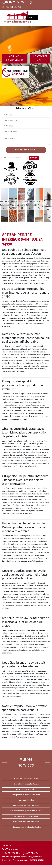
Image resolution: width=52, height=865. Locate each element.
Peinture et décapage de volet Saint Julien (26, 811)
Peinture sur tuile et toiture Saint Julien (26, 827)
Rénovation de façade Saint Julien (26, 784)
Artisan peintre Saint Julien (26, 789)
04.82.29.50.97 (14, 2)
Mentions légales (36, 860)
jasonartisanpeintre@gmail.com (28, 857)
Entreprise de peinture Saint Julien (26, 806)
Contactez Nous (40, 58)
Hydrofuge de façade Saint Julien (26, 779)
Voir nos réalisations (14, 58)
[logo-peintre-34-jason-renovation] (17, 17)
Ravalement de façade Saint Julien (26, 822)
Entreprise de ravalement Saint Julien (26, 795)
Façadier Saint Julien (26, 800)
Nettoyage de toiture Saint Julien (26, 816)
